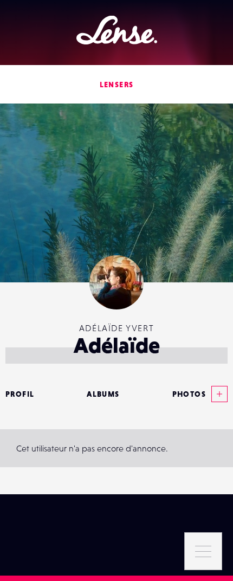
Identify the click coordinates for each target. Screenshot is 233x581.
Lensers (117, 84)
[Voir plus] (217, 394)
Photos (189, 394)
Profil (19, 394)
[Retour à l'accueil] (116, 30)
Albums (103, 394)
